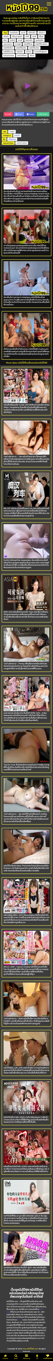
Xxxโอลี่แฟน (21, 55)
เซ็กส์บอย (12, 139)
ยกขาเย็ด (28, 40)
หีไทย (41, 36)
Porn (20, 1319)
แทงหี (23, 32)
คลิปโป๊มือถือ (21, 48)
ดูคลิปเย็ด (39, 40)
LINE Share (43, 114)
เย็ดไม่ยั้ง (31, 32)
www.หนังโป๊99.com (30, 1348)
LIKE (9, 114)
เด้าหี (27, 36)
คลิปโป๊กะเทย (8, 51)
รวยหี (20, 40)
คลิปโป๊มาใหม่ (34, 48)
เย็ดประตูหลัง (17, 36)
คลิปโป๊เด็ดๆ (8, 48)
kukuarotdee (9, 55)
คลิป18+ (20, 51)
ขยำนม (28, 51)
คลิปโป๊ (17, 135)
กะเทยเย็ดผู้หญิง (40, 51)
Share (20, 114)
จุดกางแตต (8, 44)
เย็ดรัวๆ (42, 32)
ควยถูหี (18, 44)
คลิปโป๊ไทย (28, 44)
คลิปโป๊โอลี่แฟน (41, 44)
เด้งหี (34, 36)
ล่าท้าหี (12, 40)
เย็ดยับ (6, 36)
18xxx (32, 55)
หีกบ (5, 40)
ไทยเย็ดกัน (14, 32)
